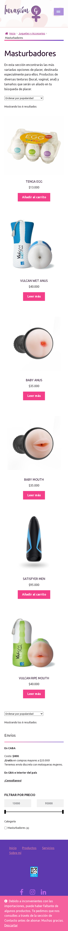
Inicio (12, 33)
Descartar (11, 925)
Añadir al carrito (34, 197)
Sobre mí (15, 853)
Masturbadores (17, 827)
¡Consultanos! (13, 780)
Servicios (48, 848)
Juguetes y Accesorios (32, 33)
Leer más (34, 296)
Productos (29, 848)
